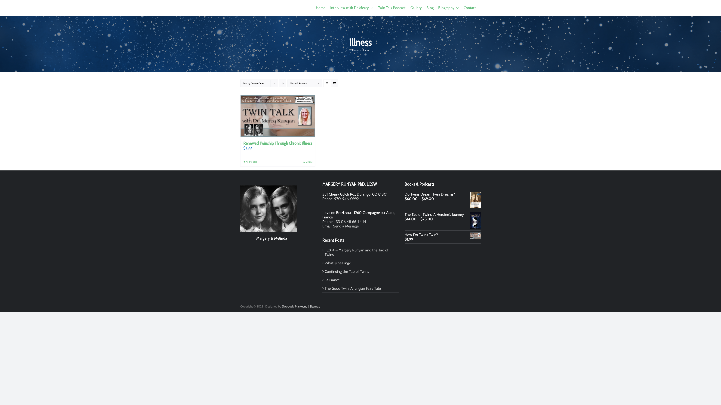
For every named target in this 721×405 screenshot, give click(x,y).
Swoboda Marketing (294, 306)
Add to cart (251, 161)
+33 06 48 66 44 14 (350, 221)
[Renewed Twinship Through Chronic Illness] (278, 116)
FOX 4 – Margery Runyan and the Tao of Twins (356, 252)
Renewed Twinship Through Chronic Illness (277, 143)
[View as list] (334, 83)
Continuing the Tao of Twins (347, 271)
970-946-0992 (346, 198)
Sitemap (315, 306)
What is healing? (338, 263)
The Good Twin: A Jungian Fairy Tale (353, 288)
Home (355, 50)
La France (332, 280)
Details (309, 161)
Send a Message (346, 226)
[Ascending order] (282, 83)
